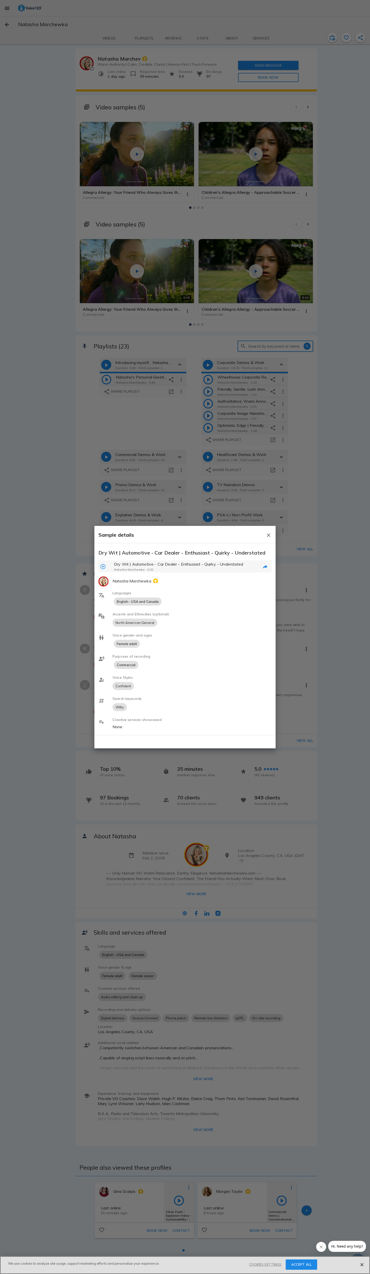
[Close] (361, 1264)
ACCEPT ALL (301, 1264)
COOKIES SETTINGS (265, 1264)
